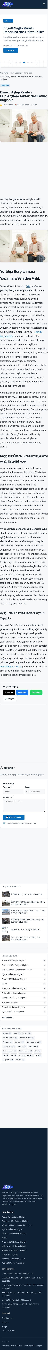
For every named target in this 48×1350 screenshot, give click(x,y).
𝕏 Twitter (9, 706)
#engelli (19, 1056)
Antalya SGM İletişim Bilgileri (14, 1264)
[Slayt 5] (31, 62)
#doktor (20, 1074)
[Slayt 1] (15, 62)
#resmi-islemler (10, 1052)
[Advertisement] (24, 168)
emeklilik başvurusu (10, 680)
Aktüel (4, 1252)
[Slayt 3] (23, 62)
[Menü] (42, 4)
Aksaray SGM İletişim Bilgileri (14, 1247)
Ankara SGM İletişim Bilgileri (14, 1260)
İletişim (5, 1336)
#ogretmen (8, 1074)
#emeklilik (33, 1061)
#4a (37, 1065)
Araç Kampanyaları (10, 1268)
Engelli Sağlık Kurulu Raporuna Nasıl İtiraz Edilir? (18, 31)
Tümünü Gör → (8, 1031)
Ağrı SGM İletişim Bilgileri (12, 1243)
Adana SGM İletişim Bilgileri (13, 1231)
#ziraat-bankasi (25, 1065)
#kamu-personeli (33, 1056)
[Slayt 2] (19, 62)
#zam (27, 1047)
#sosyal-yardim (9, 1065)
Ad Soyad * (7, 801)
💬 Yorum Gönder (14, 831)
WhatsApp (36, 706)
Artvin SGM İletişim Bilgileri (13, 1273)
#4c (13, 1069)
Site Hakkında (7, 1332)
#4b (5, 1069)
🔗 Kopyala (10, 713)
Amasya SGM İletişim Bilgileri (14, 1256)
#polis (37, 1069)
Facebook (22, 706)
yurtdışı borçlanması (16, 337)
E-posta (27, 801)
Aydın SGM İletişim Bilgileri (13, 1277)
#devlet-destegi (26, 1052)
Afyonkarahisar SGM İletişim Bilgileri (17, 1239)
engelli (7, 21)
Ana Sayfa (4, 73)
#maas (6, 1047)
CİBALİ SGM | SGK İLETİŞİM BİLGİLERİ (17, 1287)
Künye (4, 1340)
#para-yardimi (25, 1069)
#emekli (21, 1061)
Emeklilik (28, 73)
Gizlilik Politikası (8, 1345)
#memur (7, 1056)
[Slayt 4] (27, 62)
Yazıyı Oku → (10, 54)
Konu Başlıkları (16, 73)
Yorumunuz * (8, 811)
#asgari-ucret (8, 1061)
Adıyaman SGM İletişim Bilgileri (15, 1235)
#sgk (17, 1047)
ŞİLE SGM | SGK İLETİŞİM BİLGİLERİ (16, 1314)
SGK (28, 287)
